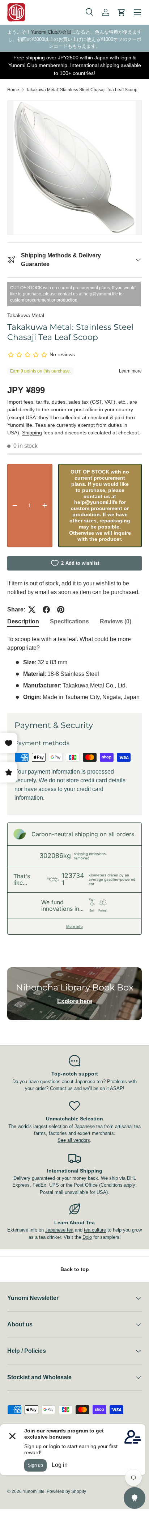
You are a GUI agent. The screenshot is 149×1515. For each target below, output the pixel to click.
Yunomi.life (33, 1491)
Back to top (74, 1269)
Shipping (32, 432)
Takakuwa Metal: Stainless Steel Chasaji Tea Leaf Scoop (81, 89)
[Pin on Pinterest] (61, 609)
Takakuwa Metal (25, 315)
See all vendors (74, 1140)
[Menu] (137, 12)
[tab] (23, 621)
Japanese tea (59, 1230)
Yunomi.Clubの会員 (51, 32)
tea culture (95, 1230)
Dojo (87, 1237)
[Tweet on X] (32, 609)
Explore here (74, 1001)
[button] (121, 12)
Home (13, 89)
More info (74, 926)
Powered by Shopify (66, 1491)
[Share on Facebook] (46, 609)
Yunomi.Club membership (37, 65)
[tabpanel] (74, 668)
